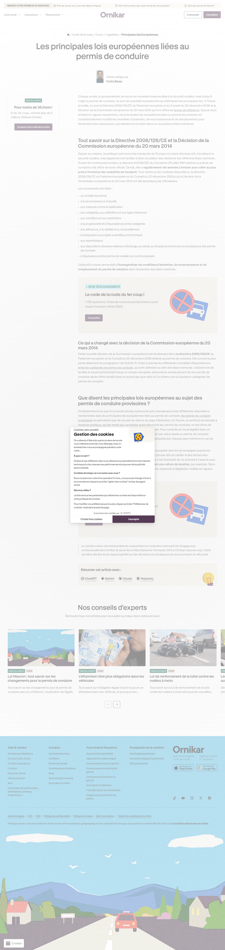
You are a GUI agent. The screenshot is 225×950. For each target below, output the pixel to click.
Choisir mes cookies (91, 519)
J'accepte (133, 519)
